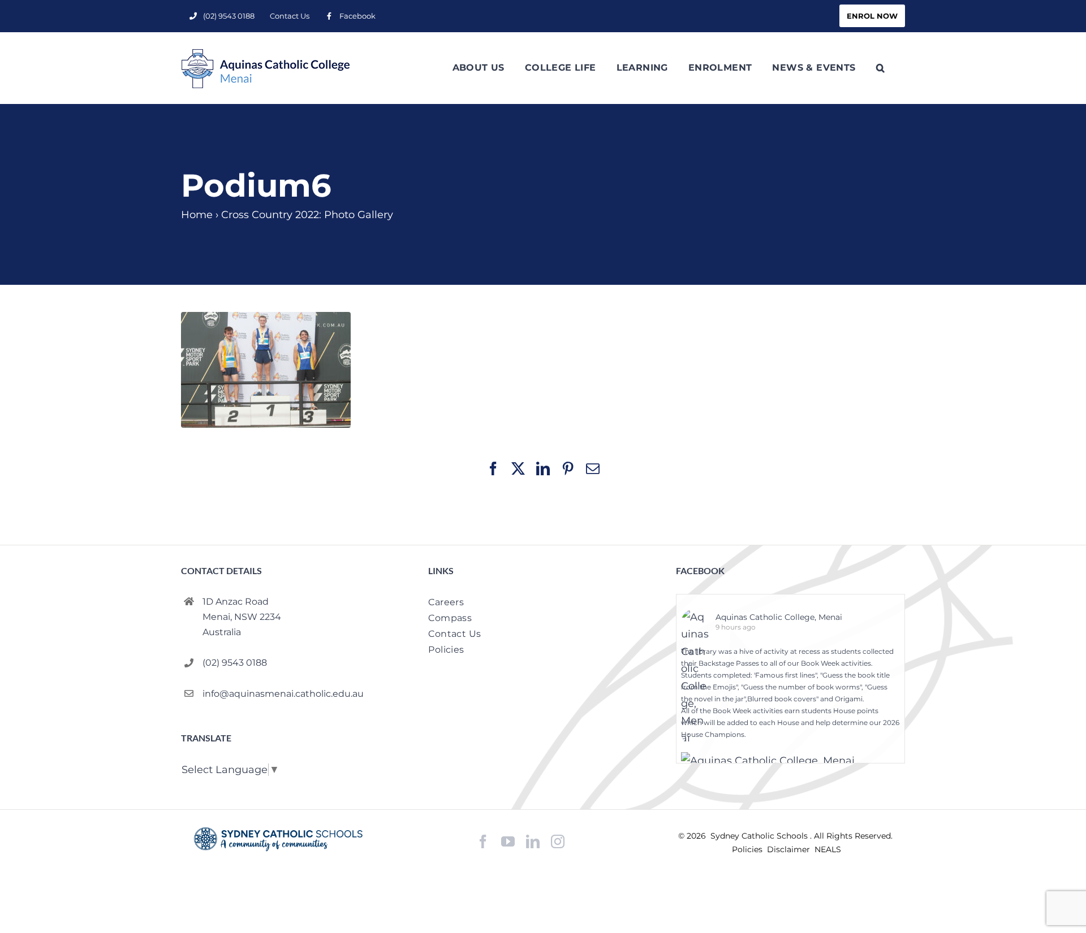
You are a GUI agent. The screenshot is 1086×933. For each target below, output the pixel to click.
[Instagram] (557, 841)
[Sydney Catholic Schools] (278, 839)
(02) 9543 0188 (234, 662)
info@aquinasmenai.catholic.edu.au (283, 693)
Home (197, 215)
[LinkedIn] (533, 842)
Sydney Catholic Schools (760, 836)
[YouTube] (508, 842)
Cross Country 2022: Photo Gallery (307, 215)
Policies (748, 849)
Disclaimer (789, 849)
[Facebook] (483, 842)
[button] (880, 67)
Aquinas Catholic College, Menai (779, 617)
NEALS (828, 849)
